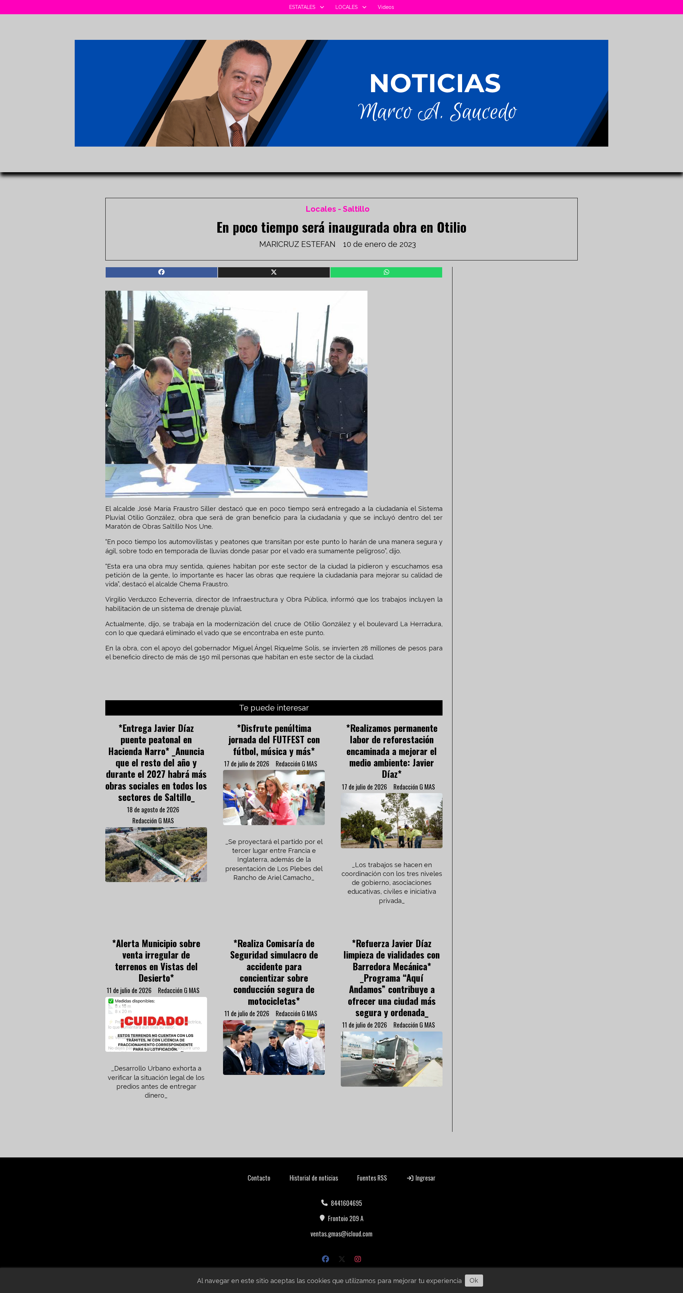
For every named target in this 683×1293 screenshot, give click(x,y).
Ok (474, 1280)
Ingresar (424, 1177)
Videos (386, 7)
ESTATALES (302, 7)
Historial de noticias (314, 1177)
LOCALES (346, 7)
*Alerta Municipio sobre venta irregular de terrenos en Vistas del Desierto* (156, 960)
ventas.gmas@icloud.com (341, 1233)
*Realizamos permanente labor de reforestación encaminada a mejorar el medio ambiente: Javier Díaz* (392, 751)
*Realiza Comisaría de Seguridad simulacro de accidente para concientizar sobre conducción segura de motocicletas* (274, 971)
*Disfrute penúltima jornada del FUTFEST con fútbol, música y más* (274, 739)
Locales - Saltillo (338, 209)
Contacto (259, 1177)
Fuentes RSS (372, 1177)
